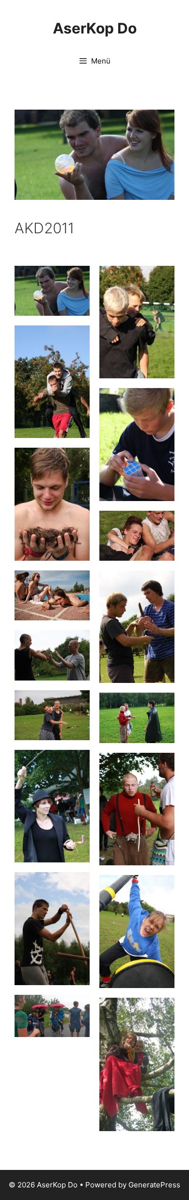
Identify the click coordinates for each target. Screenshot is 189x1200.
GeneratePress (154, 1184)
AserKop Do (95, 28)
